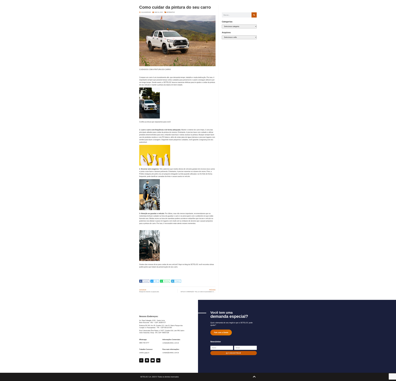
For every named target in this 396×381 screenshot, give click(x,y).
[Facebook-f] (147, 360)
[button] (144, 281)
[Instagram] (141, 360)
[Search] (254, 15)
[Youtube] (153, 360)
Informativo (170, 12)
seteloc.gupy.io (144, 352)
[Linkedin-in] (158, 360)
